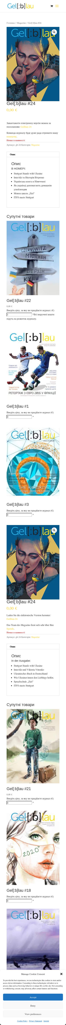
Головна (11, 22)
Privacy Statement (35, 1021)
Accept (33, 997)
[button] (61, 973)
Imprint (46, 1021)
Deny (33, 1005)
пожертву (12, 136)
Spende (10, 628)
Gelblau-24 (26, 126)
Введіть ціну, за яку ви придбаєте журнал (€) (30, 412)
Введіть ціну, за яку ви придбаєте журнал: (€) (30, 310)
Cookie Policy (22, 1021)
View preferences (33, 1014)
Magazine (21, 22)
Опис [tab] (13, 154)
